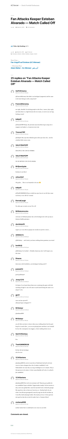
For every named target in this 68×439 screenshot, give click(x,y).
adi (13, 27)
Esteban (27, 54)
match (35, 54)
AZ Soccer (15, 5)
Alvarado (14, 54)
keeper (31, 54)
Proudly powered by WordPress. (24, 433)
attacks (19, 54)
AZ (12, 46)
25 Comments (31, 27)
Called (23, 54)
